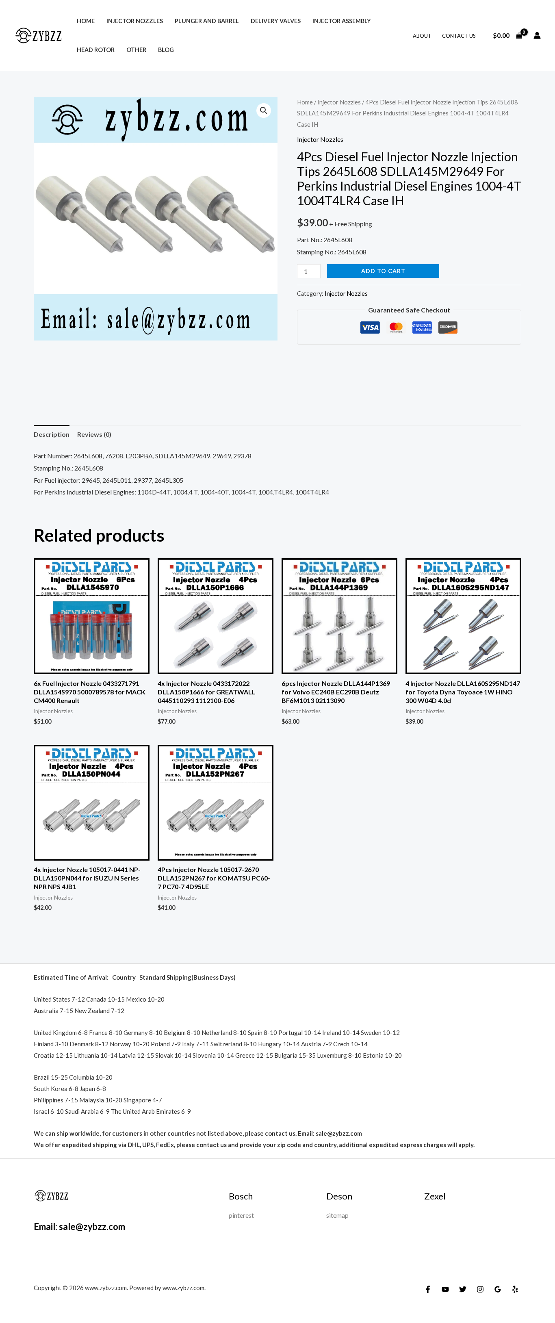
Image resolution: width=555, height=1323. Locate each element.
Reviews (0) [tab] (94, 434)
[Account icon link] (537, 35)
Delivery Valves (276, 20)
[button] (263, 110)
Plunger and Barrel (207, 20)
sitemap (337, 1215)
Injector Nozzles (134, 20)
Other (136, 49)
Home (86, 20)
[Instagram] (480, 1289)
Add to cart (383, 270)
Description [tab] (51, 434)
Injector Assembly (341, 20)
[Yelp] (515, 1289)
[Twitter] (462, 1289)
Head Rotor (96, 49)
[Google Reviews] (497, 1289)
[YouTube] (445, 1289)
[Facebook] (427, 1289)
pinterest (241, 1215)
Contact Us (459, 36)
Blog (166, 49)
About (422, 36)
